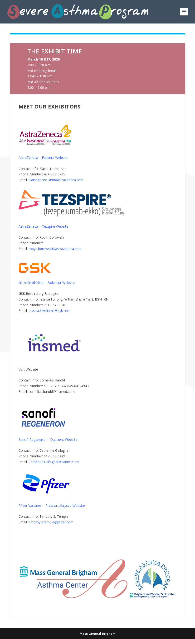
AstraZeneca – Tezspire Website (43, 226)
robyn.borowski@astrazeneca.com (55, 248)
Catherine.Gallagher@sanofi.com (54, 462)
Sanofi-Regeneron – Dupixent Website (48, 439)
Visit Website (28, 369)
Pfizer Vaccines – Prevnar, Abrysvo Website (52, 505)
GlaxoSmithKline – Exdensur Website (47, 282)
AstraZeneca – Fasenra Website (43, 157)
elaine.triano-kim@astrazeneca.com (56, 180)
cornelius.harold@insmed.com (52, 391)
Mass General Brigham (97, 633)
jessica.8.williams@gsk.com (49, 310)
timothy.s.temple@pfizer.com (51, 522)
